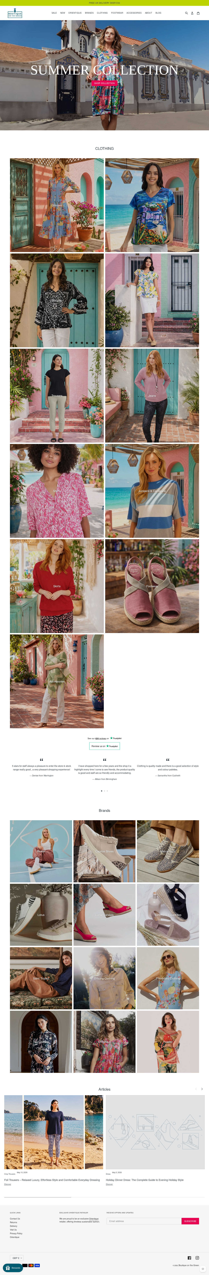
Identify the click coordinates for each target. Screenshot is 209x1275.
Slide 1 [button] (101, 791)
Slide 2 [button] (104, 791)
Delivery (13, 1226)
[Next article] (202, 1089)
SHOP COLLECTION (104, 83)
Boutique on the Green (189, 1265)
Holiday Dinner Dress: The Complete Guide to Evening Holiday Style (145, 1180)
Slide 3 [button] (107, 791)
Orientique (14, 1237)
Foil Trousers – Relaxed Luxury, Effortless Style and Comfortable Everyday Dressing (52, 1180)
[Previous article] (196, 1089)
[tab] (101, 791)
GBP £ (16, 1258)
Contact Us (15, 1218)
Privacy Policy (16, 1233)
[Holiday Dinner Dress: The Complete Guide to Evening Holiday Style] (155, 1132)
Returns (13, 1222)
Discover (7, 1184)
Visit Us (13, 1229)
